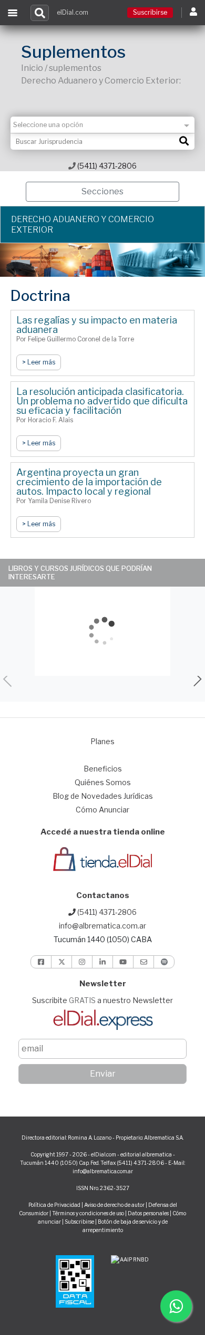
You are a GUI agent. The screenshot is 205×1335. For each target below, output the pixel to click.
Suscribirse (150, 12)
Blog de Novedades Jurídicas (103, 795)
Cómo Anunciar (102, 809)
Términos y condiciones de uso (88, 1213)
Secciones (102, 191)
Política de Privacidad (54, 1205)
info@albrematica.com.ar (102, 925)
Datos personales (148, 1213)
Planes (102, 741)
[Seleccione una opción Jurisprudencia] (102, 125)
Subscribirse (80, 1221)
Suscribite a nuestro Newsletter (102, 1000)
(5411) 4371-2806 (106, 165)
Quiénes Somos (103, 782)
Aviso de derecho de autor (114, 1205)
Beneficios (103, 768)
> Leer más (38, 362)
